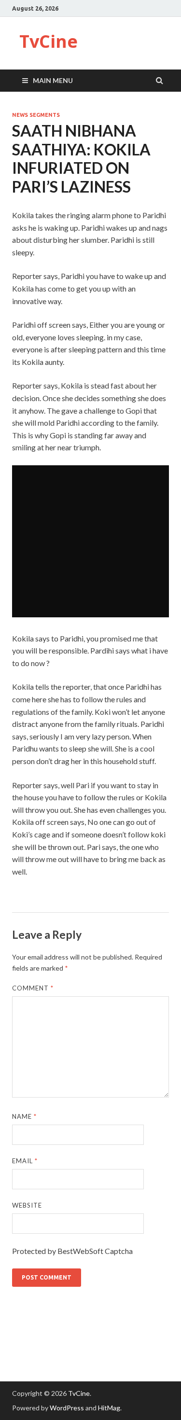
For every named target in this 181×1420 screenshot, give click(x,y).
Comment (33, 988)
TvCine (48, 41)
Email (25, 1161)
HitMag (109, 1408)
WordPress (67, 1408)
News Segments (36, 115)
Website (27, 1205)
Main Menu (53, 80)
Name (24, 1116)
